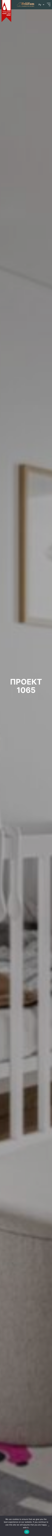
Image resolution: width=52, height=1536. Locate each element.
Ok (27, 1532)
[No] (48, 1525)
